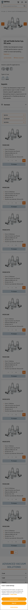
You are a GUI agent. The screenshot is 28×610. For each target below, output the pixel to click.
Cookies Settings (14, 607)
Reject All (14, 603)
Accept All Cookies (14, 599)
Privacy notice (13, 594)
